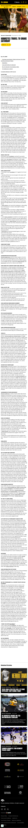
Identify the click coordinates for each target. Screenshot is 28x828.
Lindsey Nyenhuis (19, 496)
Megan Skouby (13, 221)
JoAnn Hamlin (5, 205)
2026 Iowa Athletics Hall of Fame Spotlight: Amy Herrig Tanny (13, 690)
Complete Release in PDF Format (8, 71)
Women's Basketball (6, 35)
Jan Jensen (9, 159)
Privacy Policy (4, 816)
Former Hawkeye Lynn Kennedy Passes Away (12, 749)
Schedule (19, 6)
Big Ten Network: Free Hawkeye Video (10, 67)
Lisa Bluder (11, 156)
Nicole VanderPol (8, 217)
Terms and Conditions (6, 818)
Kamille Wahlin (14, 491)
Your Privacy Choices (5, 820)
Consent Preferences (13, 816)
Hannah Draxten (4, 491)
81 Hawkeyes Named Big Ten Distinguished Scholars (11, 716)
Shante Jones (22, 493)
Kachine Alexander (9, 271)
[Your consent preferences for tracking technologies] (2, 826)
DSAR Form (14, 818)
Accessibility (3, 825)
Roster (23, 6)
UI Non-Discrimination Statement (8, 822)
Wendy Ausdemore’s (5, 257)
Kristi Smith (4, 231)
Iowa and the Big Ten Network (9, 65)
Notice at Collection (16, 820)
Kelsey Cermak (20, 487)
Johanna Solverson (20, 376)
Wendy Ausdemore (9, 336)
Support (14, 6)
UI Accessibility (20, 822)
